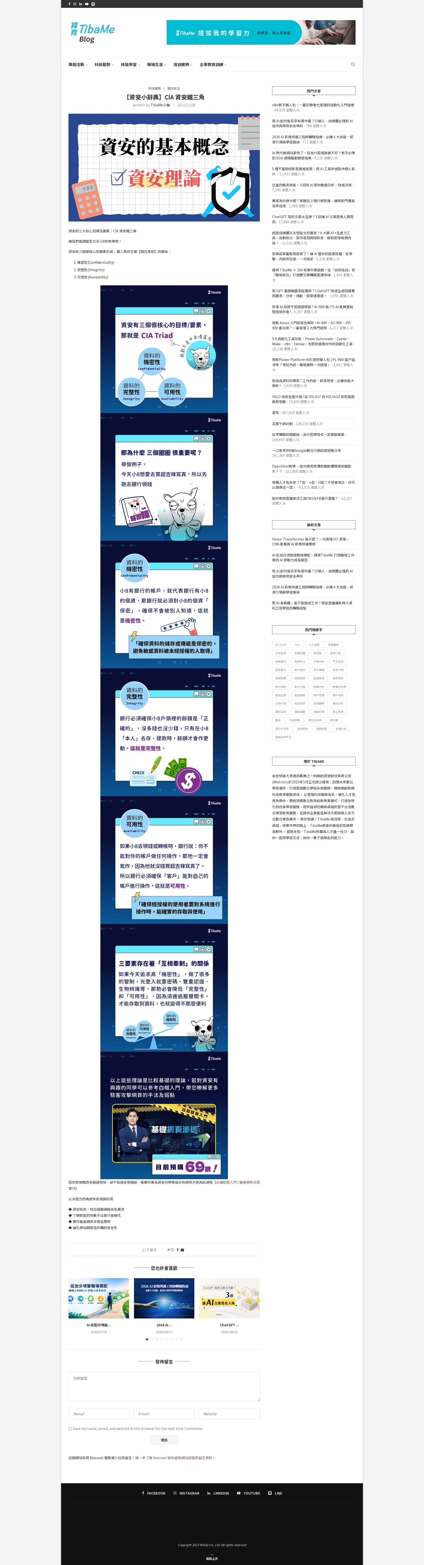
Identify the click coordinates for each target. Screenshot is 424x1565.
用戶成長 (338, 695)
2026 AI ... (164, 1324)
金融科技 (340, 729)
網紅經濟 (280, 712)
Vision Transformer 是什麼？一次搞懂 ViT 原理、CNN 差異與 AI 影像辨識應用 (311, 542)
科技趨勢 (102, 64)
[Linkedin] (80, 4)
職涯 (278, 720)
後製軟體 (280, 678)
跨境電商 (302, 729)
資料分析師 (315, 720)
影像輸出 (280, 670)
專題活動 (76, 64)
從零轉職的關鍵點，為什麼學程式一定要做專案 (308, 434)
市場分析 (319, 661)
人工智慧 (314, 645)
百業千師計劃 (282, 423)
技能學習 (129, 64)
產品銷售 (299, 695)
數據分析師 (339, 687)
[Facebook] (69, 4)
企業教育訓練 (211, 64)
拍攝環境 (319, 678)
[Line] (93, 4)
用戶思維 (319, 695)
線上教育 (338, 712)
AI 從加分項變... (99, 1324)
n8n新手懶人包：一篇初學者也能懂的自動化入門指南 (313, 104)
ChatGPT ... (229, 1324)
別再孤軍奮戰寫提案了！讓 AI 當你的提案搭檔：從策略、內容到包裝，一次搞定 (312, 256)
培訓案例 (181, 64)
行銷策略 (294, 720)
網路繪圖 (299, 712)
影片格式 (299, 670)
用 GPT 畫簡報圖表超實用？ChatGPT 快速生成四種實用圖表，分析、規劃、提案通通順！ (313, 293)
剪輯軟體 (299, 653)
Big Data (281, 645)
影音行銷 (338, 670)
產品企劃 (280, 695)
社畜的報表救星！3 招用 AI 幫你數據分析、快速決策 (312, 184)
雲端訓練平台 (283, 737)
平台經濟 (338, 661)
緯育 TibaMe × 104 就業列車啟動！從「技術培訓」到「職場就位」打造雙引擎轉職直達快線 (313, 272)
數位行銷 (299, 687)
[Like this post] (172, 1249)
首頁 (275, 412)
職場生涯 (155, 64)
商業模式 (280, 661)
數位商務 (280, 687)
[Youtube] (86, 4)
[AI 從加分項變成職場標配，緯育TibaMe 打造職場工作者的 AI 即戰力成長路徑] (98, 1298)
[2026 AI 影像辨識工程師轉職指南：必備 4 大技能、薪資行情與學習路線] (164, 1298)
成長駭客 (299, 678)
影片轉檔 (319, 670)
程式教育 (299, 703)
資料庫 (334, 720)
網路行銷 (319, 712)
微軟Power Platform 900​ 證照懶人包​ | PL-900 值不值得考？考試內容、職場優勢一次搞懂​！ (313, 362)
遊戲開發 (321, 729)
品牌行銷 (335, 653)
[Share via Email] (182, 1249)
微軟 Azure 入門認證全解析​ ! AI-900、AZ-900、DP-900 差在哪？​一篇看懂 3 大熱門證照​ (311, 325)
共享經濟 (280, 653)
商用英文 (299, 661)
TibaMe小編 (160, 104)
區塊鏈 (318, 653)
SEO (297, 645)
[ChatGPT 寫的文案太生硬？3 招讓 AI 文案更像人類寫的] (229, 1298)
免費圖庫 (333, 645)
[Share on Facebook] (178, 1249)
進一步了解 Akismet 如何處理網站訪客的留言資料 (173, 1457)
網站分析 (338, 703)
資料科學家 (282, 729)
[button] (75, 1309)
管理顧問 (319, 703)
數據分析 (319, 687)
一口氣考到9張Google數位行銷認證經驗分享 (306, 450)
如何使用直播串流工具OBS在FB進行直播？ (305, 498)
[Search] (353, 64)
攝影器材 (338, 678)
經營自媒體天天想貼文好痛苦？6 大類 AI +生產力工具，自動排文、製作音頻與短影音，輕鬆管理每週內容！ (311, 237)
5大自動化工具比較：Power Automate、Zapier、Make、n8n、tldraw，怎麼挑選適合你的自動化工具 (312, 341)
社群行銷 (280, 703)
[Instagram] (74, 4)
